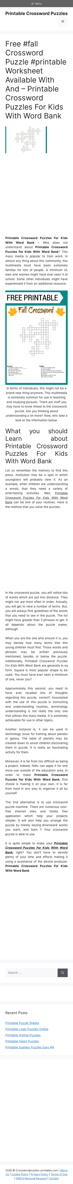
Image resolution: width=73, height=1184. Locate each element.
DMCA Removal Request (31, 1178)
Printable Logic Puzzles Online (26, 1029)
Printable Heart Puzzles (22, 1041)
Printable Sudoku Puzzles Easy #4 (29, 1047)
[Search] (63, 973)
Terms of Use (59, 1174)
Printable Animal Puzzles (23, 1035)
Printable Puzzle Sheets (22, 1023)
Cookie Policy (20, 1174)
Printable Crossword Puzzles (36, 13)
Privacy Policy (39, 1174)
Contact (54, 1178)
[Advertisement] (36, 196)
